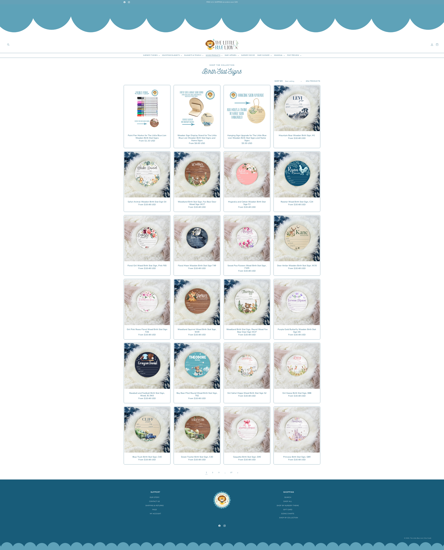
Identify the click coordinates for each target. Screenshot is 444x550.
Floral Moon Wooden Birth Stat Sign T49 (197, 265)
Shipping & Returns (154, 505)
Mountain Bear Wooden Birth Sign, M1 (297, 135)
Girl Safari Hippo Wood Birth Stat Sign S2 (247, 393)
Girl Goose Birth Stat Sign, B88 (296, 393)
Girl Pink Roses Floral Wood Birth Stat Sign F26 (147, 330)
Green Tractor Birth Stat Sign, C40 (197, 457)
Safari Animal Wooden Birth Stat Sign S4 (147, 202)
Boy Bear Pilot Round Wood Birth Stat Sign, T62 (197, 394)
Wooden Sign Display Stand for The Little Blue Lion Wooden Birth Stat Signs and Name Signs (197, 138)
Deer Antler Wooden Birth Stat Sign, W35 (297, 265)
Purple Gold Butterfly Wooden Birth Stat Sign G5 (297, 330)
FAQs (154, 510)
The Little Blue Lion (416, 538)
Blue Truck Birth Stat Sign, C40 (147, 457)
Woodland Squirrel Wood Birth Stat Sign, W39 (197, 330)
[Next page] (237, 472)
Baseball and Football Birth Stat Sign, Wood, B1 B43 (147, 394)
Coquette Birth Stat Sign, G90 (247, 457)
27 (231, 473)
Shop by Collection (288, 518)
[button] (8, 44)
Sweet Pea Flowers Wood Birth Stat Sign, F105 (247, 266)
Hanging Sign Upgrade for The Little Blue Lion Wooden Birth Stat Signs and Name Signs (247, 138)
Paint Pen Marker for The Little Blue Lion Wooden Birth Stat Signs (147, 136)
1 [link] (206, 472)
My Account (155, 514)
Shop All (287, 501)
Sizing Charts (287, 514)
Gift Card (287, 510)
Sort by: (278, 81)
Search (287, 497)
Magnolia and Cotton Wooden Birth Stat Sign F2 (247, 203)
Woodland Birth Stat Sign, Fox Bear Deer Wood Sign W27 (197, 203)
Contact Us (154, 501)
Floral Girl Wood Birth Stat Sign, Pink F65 (147, 265)
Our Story (154, 497)
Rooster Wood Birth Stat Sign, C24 (297, 202)
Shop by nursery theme (288, 505)
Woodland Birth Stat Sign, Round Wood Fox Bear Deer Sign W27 (247, 330)
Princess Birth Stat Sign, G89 (296, 457)
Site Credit (427, 538)
